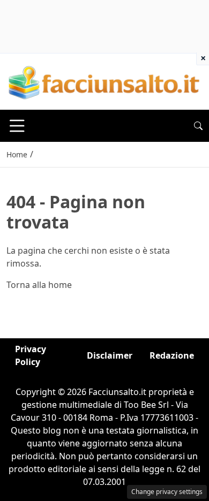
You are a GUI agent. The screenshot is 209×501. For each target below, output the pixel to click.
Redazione (172, 355)
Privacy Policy (30, 355)
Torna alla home (39, 285)
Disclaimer (109, 355)
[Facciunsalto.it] (104, 81)
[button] (198, 125)
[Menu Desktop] (17, 126)
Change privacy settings (167, 491)
